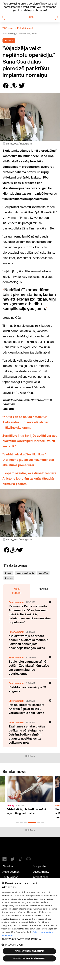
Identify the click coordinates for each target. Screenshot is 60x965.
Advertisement (11, 871)
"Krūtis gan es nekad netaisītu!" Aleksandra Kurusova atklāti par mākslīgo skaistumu (25, 422)
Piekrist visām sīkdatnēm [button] (29, 951)
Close (30, 17)
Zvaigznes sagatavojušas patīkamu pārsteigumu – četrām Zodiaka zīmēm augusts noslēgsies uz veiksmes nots (27, 734)
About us (7, 866)
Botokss (8, 578)
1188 (9, 848)
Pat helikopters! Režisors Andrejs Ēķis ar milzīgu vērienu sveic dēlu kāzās (26, 709)
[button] (17, 822)
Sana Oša (43, 573)
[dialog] (30, 921)
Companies (39, 866)
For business (10, 877)
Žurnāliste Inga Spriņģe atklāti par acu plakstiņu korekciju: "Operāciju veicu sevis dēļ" (29, 441)
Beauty (9, 40)
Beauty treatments (25, 573)
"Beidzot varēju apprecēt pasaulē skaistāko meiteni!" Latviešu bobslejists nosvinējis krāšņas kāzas (28, 642)
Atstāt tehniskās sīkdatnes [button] (29, 958)
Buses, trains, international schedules (40, 877)
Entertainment (25, 28)
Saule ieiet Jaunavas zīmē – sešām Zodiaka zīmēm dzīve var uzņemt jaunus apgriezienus (29, 668)
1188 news (7, 28)
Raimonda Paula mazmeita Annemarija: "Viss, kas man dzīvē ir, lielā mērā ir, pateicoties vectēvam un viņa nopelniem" (30, 614)
